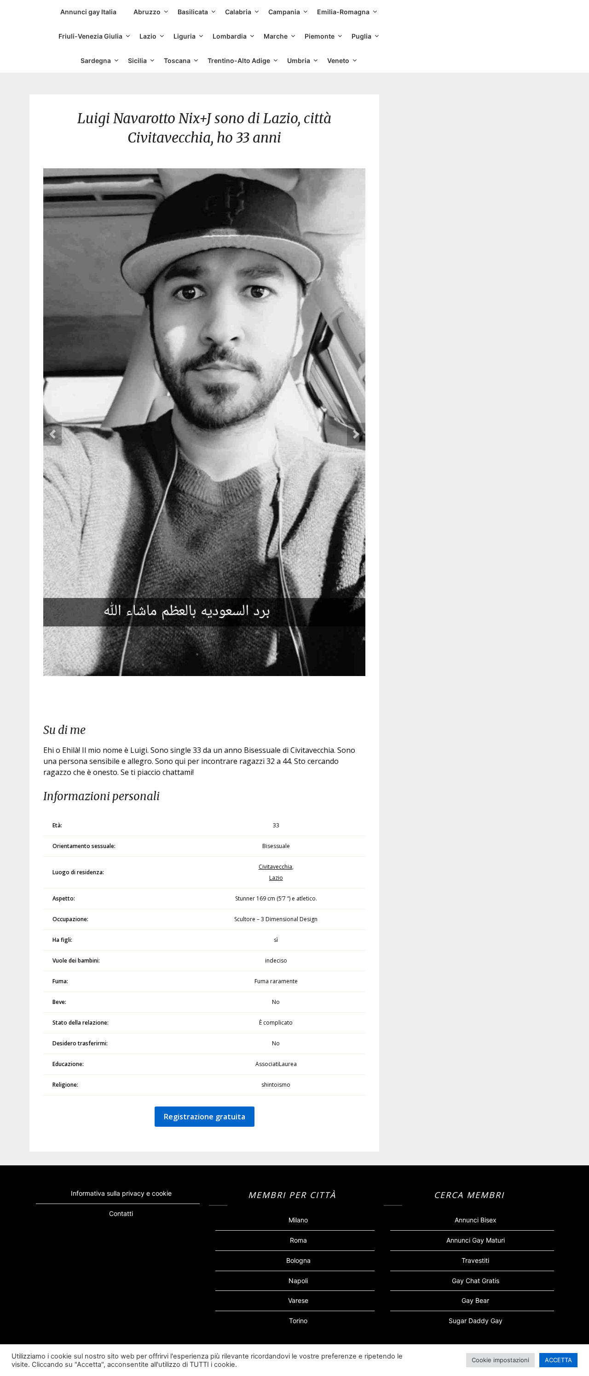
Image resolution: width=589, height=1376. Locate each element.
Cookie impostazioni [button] (500, 1360)
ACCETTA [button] (558, 1360)
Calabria (238, 12)
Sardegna (96, 60)
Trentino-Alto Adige (239, 60)
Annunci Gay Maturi (475, 1240)
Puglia (361, 36)
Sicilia (137, 60)
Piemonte (320, 36)
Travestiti (475, 1260)
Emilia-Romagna (343, 12)
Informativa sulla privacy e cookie (121, 1193)
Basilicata (193, 12)
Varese (298, 1300)
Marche (276, 36)
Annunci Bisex (476, 1220)
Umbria (298, 60)
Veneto (338, 60)
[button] (52, 434)
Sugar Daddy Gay (475, 1320)
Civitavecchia (275, 867)
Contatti (121, 1213)
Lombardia (230, 36)
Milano (298, 1220)
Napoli (298, 1280)
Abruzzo (147, 12)
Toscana (177, 60)
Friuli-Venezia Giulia (90, 36)
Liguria (184, 36)
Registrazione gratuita (204, 1117)
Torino (298, 1320)
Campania (284, 12)
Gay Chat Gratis (475, 1280)
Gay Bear (475, 1300)
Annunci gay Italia (88, 12)
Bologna (298, 1260)
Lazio (147, 36)
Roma (298, 1240)
